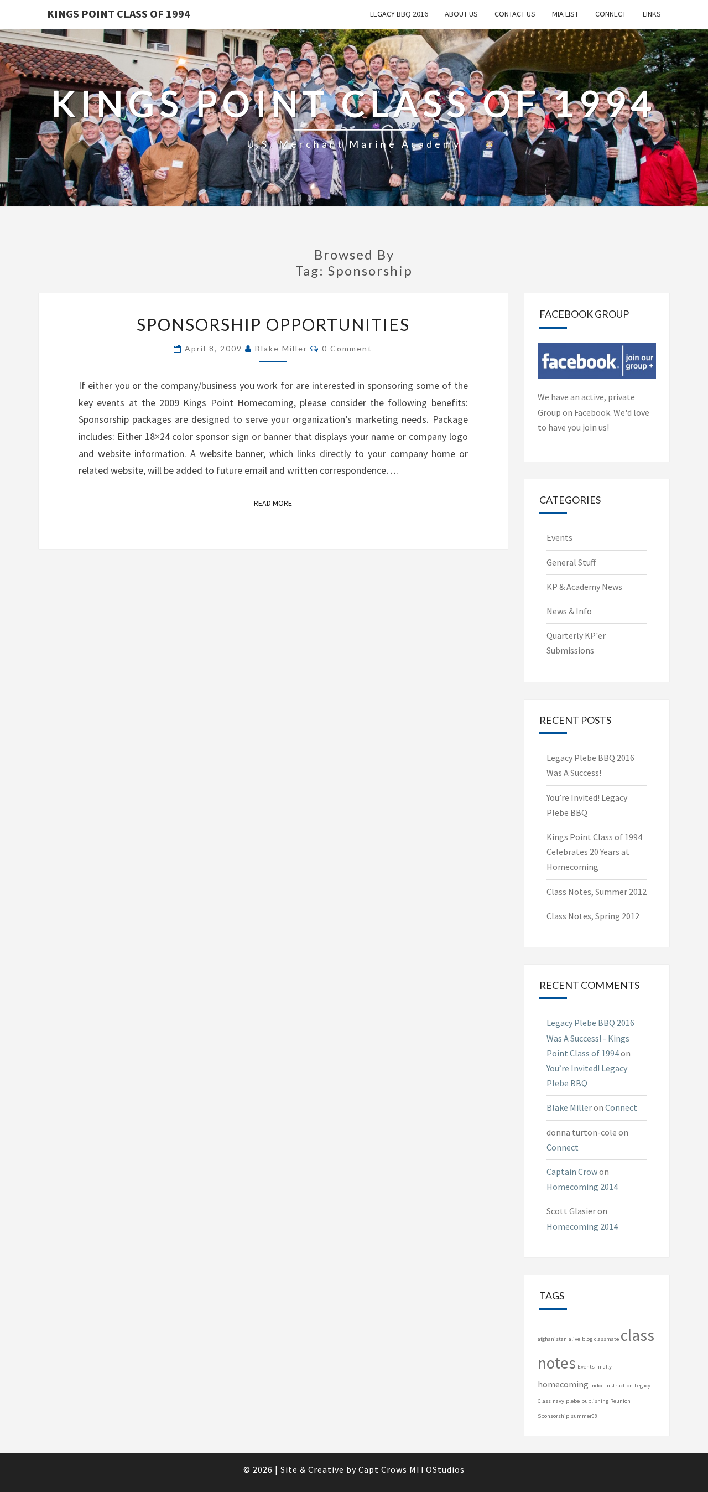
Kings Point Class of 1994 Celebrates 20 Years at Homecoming (594, 851)
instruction (619, 1385)
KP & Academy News (584, 586)
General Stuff (571, 562)
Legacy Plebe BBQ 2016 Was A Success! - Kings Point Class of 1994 (590, 1037)
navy (558, 1401)
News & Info (569, 611)
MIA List (565, 14)
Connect (610, 14)
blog (587, 1339)
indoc (596, 1385)
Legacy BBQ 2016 (399, 14)
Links (652, 14)
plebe (573, 1401)
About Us (461, 14)
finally (604, 1366)
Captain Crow (571, 1171)
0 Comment (347, 348)
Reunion (620, 1401)
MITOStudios (437, 1469)
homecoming (563, 1384)
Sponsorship (553, 1416)
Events (559, 537)
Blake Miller (281, 348)
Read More (276, 503)
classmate (606, 1339)
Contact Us (514, 14)
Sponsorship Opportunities (273, 324)
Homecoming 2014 (582, 1186)
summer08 (584, 1416)
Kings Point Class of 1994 (118, 13)
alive (574, 1339)
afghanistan (552, 1339)
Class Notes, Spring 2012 (592, 915)
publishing (594, 1401)
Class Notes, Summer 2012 (596, 891)
